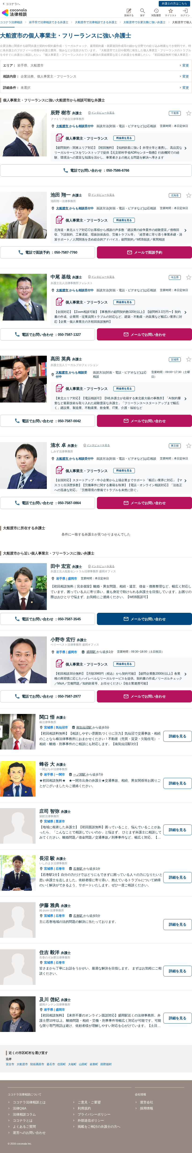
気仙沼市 (62, 727)
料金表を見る (124, 138)
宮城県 (48, 727)
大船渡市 (62, 126)
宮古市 (10, 1064)
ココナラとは (23, 1120)
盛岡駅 (91, 652)
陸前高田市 (37, 1064)
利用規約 (84, 1108)
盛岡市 (72, 578)
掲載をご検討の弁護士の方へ (99, 1126)
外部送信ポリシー (91, 1120)
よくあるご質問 (24, 1126)
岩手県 (60, 578)
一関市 (60, 774)
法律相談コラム (24, 1114)
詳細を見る (177, 736)
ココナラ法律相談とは (29, 1102)
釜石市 (51, 1064)
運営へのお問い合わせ (29, 1133)
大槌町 (72, 1064)
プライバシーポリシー (94, 1114)
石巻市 (60, 868)
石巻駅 (78, 868)
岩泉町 (94, 1064)
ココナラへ (13, 4)
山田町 (83, 1064)
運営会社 (146, 1102)
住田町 (61, 1064)
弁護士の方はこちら (174, 3)
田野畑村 (106, 1064)
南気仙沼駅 (84, 727)
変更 (185, 65)
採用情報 (146, 1108)
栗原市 (60, 821)
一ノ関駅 (79, 774)
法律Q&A (19, 1108)
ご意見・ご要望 (89, 1102)
